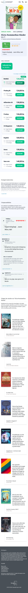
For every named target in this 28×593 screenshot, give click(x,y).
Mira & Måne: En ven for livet (12, 334)
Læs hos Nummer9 (6, 268)
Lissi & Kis (8, 364)
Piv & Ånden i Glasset (11, 481)
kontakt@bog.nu (4, 571)
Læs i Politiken (5, 234)
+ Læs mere (3, 193)
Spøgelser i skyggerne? (11, 421)
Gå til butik (20, 83)
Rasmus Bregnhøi (16, 39)
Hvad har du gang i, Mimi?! (12, 509)
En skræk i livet (9, 392)
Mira (2, 37)
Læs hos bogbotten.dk (7, 285)
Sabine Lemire (6, 39)
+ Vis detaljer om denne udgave (19, 73)
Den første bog (9, 537)
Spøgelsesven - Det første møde (13, 451)
